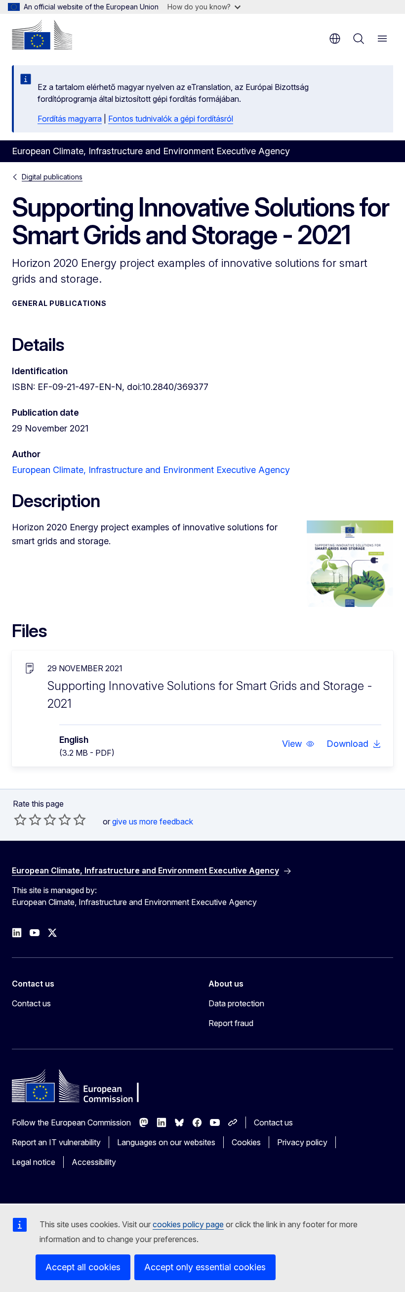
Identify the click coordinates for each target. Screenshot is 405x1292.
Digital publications (52, 176)
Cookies (246, 1142)
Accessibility (94, 1162)
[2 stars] (27, 819)
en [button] (335, 38)
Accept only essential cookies (205, 1267)
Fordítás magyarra (70, 119)
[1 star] (20, 819)
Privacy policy (302, 1142)
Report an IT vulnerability (56, 1142)
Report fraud (230, 1023)
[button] (298, 744)
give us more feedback (152, 821)
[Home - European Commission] (42, 34)
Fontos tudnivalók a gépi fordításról (170, 119)
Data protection (236, 1003)
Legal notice (33, 1162)
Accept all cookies (83, 1267)
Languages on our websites (166, 1142)
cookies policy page (188, 1224)
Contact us (31, 1003)
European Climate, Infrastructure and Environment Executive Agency (151, 470)
